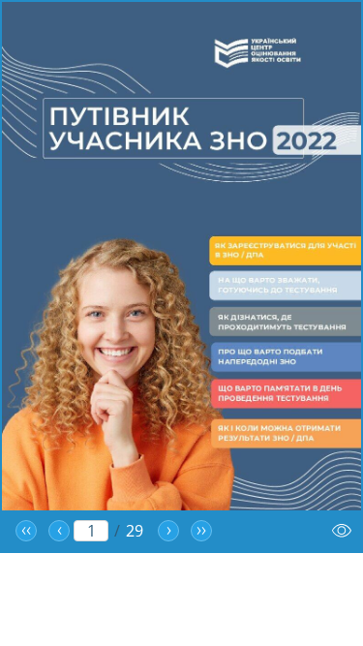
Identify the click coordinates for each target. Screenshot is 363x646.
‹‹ (26, 530)
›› (201, 530)
